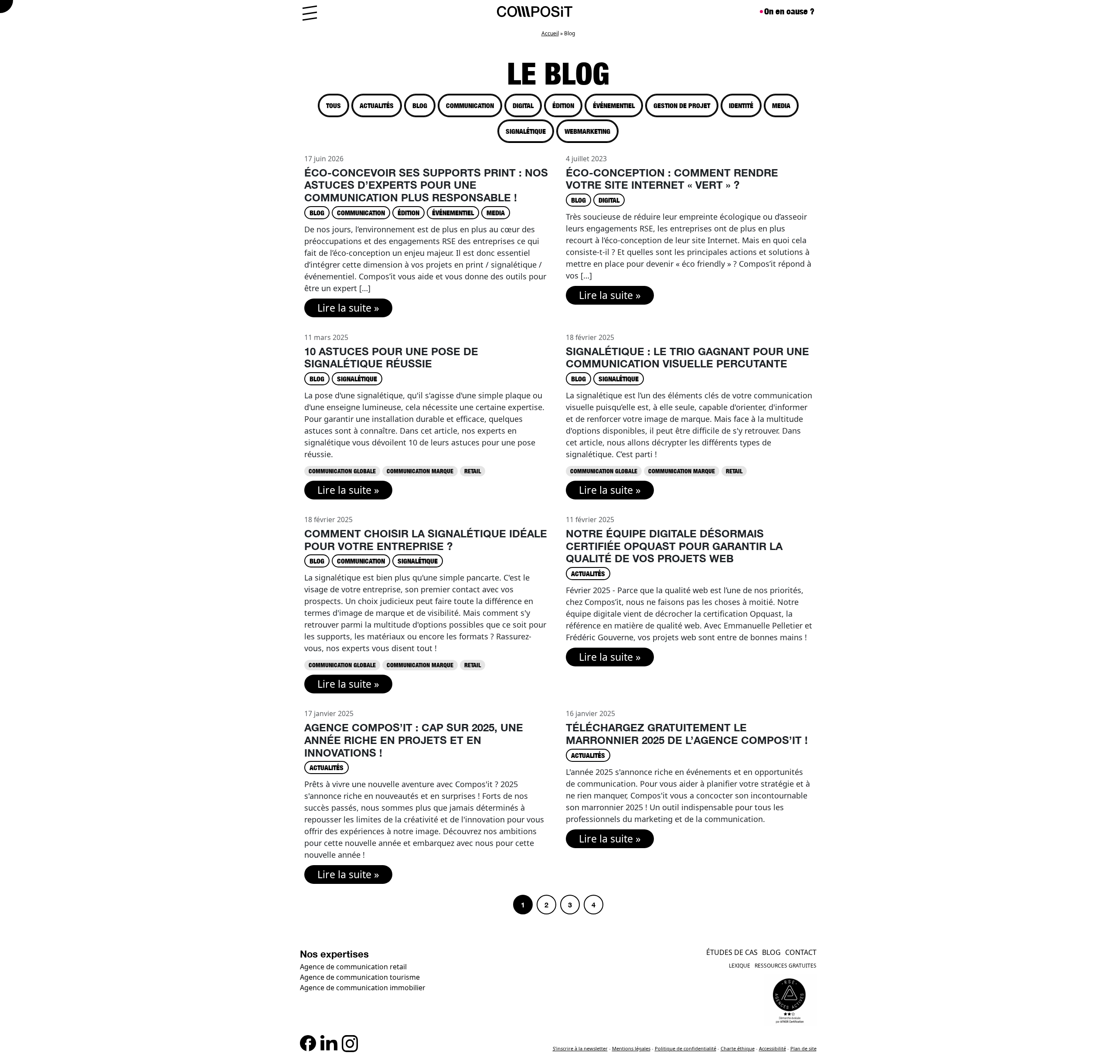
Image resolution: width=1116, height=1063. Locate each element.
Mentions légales (631, 1048)
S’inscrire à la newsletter (580, 1048)
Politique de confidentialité (685, 1048)
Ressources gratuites (786, 965)
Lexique (739, 965)
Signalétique (526, 131)
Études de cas (732, 952)
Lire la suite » (348, 308)
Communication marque (420, 471)
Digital (523, 105)
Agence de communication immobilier (362, 987)
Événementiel (614, 105)
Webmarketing (587, 131)
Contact (801, 952)
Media (781, 105)
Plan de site (803, 1048)
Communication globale (342, 471)
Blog (419, 105)
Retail (472, 471)
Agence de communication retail (353, 966)
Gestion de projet (681, 105)
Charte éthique (738, 1048)
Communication (470, 105)
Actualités (377, 105)
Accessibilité (772, 1048)
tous (333, 105)
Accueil (550, 33)
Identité (741, 105)
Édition (563, 105)
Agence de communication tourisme (360, 977)
